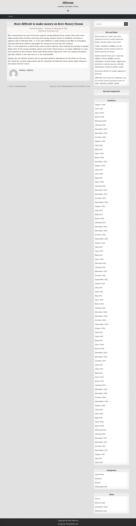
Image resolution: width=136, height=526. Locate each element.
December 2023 (101, 190)
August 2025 (100, 141)
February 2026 (100, 121)
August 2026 (100, 104)
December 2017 (101, 438)
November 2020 (101, 316)
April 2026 (99, 113)
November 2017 (101, 442)
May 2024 (99, 178)
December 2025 (101, 129)
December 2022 (101, 226)
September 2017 (101, 450)
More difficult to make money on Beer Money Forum (48, 24)
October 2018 (100, 397)
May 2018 (98, 417)
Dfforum (68, 2)
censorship (99, 474)
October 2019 (100, 361)
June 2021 (99, 291)
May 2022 (98, 255)
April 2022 (99, 259)
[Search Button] (68, 10)
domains (98, 478)
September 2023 (101, 202)
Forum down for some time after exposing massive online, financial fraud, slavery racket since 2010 (109, 39)
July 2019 (99, 365)
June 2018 (99, 413)
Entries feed (100, 503)
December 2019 (101, 352)
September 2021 (101, 279)
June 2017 (99, 462)
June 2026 (99, 108)
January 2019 (100, 385)
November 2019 (101, 357)
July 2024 (99, 169)
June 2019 (99, 369)
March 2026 (99, 117)
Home (10, 16)
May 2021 (98, 296)
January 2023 (100, 222)
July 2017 (99, 458)
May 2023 (98, 214)
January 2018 (100, 434)
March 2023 (99, 218)
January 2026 (100, 125)
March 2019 (99, 381)
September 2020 (101, 324)
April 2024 (99, 182)
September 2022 (101, 239)
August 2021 (100, 283)
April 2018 (99, 422)
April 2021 (99, 300)
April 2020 (99, 344)
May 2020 (99, 340)
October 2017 (100, 446)
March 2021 (99, 304)
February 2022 (100, 263)
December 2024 (101, 161)
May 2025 (98, 149)
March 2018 (99, 426)
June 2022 (99, 251)
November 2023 (101, 194)
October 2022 (100, 235)
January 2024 (100, 186)
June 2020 (99, 336)
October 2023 (100, 198)
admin (40, 28)
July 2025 (99, 145)
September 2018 (101, 401)
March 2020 (99, 348)
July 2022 (99, 247)
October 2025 (100, 137)
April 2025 (99, 153)
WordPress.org (101, 511)
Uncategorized (53, 31)
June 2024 (99, 173)
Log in (97, 498)
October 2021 (100, 275)
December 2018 (101, 389)
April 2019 (99, 377)
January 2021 (100, 308)
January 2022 (100, 267)
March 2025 (99, 157)
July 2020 (99, 332)
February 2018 (100, 430)
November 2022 (101, 230)
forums (98, 482)
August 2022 (100, 243)
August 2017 (100, 454)
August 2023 (100, 206)
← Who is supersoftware (16, 86)
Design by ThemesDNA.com (68, 524)
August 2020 (100, 328)
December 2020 (101, 312)
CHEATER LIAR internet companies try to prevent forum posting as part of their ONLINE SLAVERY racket (110, 81)
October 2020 (100, 320)
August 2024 (100, 165)
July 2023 (99, 210)
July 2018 (99, 409)
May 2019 (98, 373)
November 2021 (101, 271)
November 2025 (101, 133)
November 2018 (101, 393)
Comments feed (101, 507)
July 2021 (98, 287)
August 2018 (100, 405)
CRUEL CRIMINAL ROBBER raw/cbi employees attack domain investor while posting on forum (109, 49)
